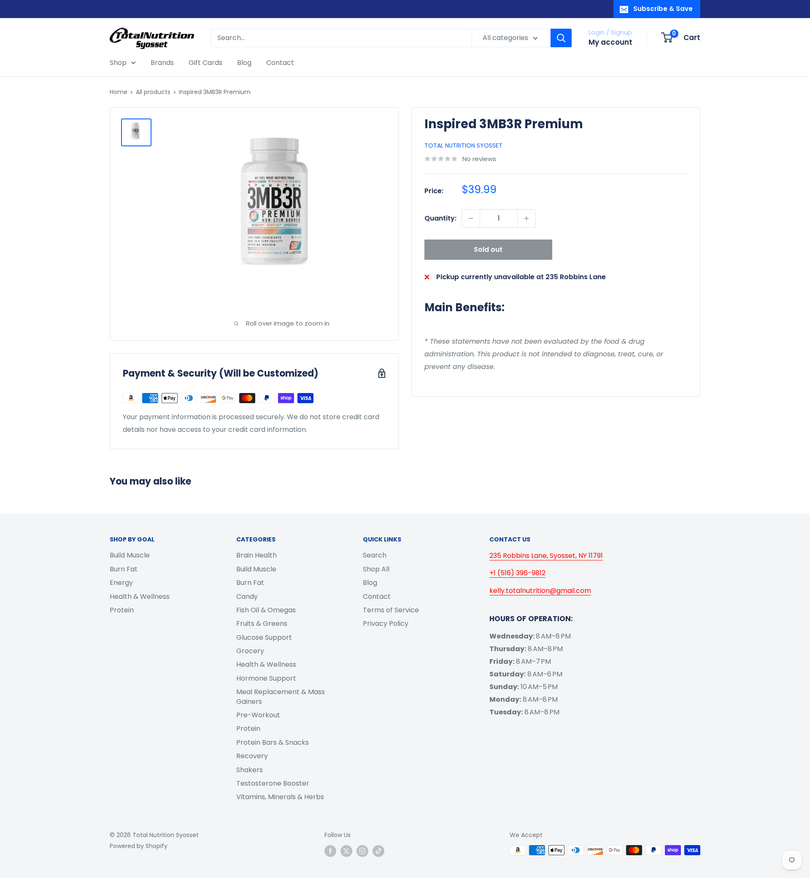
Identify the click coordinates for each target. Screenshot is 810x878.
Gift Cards (205, 62)
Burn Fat (124, 569)
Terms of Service (391, 610)
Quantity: (440, 218)
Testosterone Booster (272, 783)
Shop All (376, 569)
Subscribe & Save (663, 8)
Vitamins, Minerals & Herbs (280, 797)
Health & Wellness (140, 596)
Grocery (250, 651)
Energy (121, 582)
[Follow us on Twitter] (346, 851)
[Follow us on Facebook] (330, 851)
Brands (162, 62)
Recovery (252, 756)
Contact (280, 62)
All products (153, 92)
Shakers (249, 770)
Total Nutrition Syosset (463, 145)
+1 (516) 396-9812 (517, 573)
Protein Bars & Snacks (272, 742)
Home (118, 92)
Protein (122, 610)
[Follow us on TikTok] (378, 851)
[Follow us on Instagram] (362, 851)
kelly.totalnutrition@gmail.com (540, 590)
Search (374, 555)
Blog (244, 62)
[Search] (561, 38)
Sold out (488, 249)
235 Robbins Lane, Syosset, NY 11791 (546, 555)
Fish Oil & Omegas (266, 610)
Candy (247, 596)
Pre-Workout (258, 715)
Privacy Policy (385, 623)
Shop (118, 62)
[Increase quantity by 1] (526, 218)
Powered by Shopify (138, 846)
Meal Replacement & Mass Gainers (280, 696)
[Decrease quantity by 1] (471, 218)
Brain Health (256, 555)
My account (610, 42)
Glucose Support (264, 637)
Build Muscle (130, 555)
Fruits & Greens (261, 623)
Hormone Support (266, 678)
